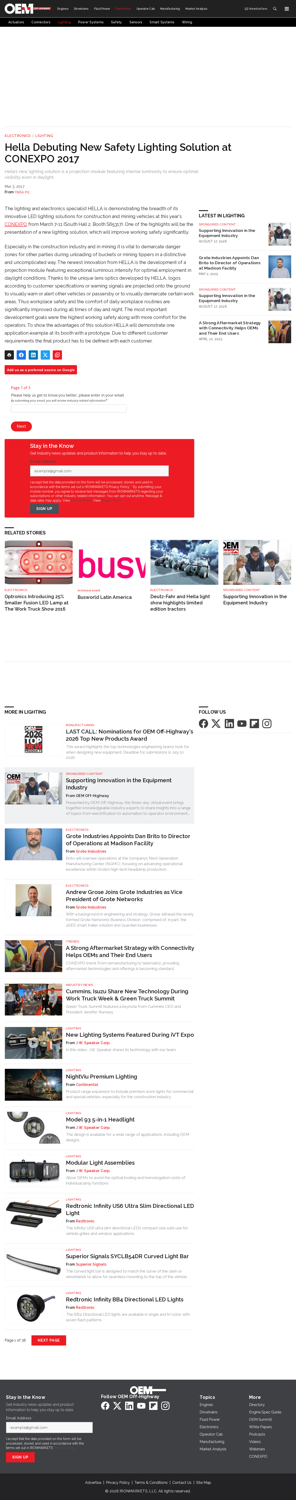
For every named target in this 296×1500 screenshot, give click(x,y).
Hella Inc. (23, 192)
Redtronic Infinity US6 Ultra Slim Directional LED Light (130, 1209)
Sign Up (44, 508)
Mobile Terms (81, 500)
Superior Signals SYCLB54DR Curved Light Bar (127, 1256)
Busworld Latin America (104, 597)
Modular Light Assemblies (100, 1162)
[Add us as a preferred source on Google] (57, 355)
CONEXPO (16, 224)
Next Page (49, 1340)
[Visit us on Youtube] (242, 723)
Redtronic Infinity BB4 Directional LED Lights (124, 1299)
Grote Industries (91, 851)
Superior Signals (91, 1264)
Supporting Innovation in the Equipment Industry (227, 233)
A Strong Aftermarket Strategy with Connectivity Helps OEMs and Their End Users (230, 328)
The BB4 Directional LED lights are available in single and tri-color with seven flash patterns (128, 1317)
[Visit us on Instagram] (266, 723)
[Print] (9, 355)
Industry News (79, 985)
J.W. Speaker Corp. (93, 1043)
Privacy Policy (112, 500)
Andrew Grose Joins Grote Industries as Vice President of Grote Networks (124, 896)
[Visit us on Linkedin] (229, 723)
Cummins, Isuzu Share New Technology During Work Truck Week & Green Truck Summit (127, 995)
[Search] (274, 8)
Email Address (44, 462)
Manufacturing (80, 725)
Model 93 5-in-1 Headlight (100, 1119)
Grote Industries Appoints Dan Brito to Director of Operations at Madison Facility (230, 263)
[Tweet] (45, 355)
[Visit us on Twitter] (216, 723)
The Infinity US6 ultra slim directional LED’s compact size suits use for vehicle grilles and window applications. (127, 1231)
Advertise (93, 1482)
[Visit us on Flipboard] (254, 723)
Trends (72, 941)
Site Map (203, 1482)
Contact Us (181, 1482)
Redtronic (85, 1221)
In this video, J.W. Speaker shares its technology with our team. (121, 1049)
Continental (87, 1084)
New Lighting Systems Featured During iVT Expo (130, 1034)
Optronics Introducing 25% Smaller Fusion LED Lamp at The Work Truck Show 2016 (36, 603)
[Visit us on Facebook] (203, 723)
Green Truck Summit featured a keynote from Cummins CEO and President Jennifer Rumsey (123, 1009)
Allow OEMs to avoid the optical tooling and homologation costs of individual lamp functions (125, 1180)
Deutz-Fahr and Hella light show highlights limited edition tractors (180, 603)
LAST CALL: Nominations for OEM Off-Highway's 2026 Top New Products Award (129, 735)
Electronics (18, 136)
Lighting (44, 136)
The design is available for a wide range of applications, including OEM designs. (127, 1137)
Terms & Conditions (151, 1482)
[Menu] (286, 8)
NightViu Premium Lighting (101, 1076)
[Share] (21, 355)
